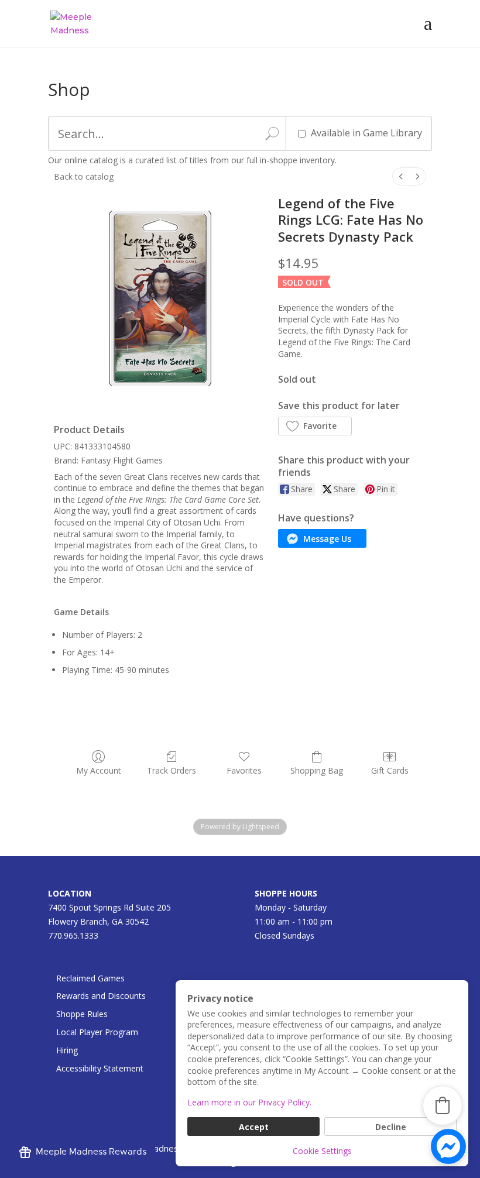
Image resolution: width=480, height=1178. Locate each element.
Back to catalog (84, 176)
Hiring (67, 1050)
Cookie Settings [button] (322, 1150)
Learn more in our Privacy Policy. (249, 1102)
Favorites (244, 770)
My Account (98, 770)
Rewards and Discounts (101, 995)
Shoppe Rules (82, 1013)
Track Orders (171, 770)
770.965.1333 (73, 935)
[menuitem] (401, 176)
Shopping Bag (316, 770)
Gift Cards (390, 770)
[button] (315, 426)
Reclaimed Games (90, 978)
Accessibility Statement (99, 1068)
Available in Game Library (366, 132)
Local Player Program (97, 1032)
